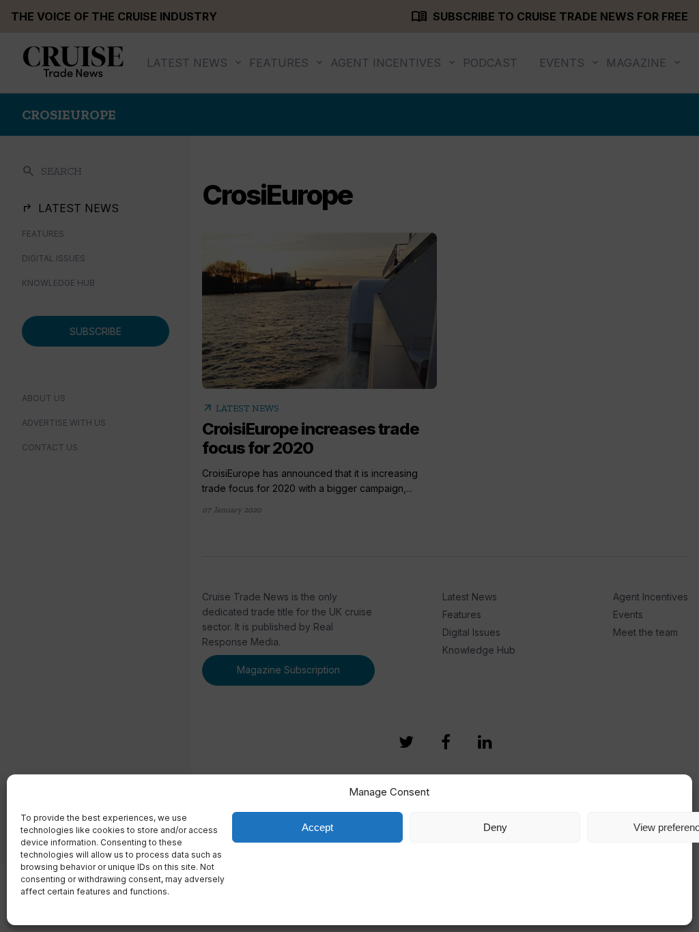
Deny (495, 827)
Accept (317, 827)
